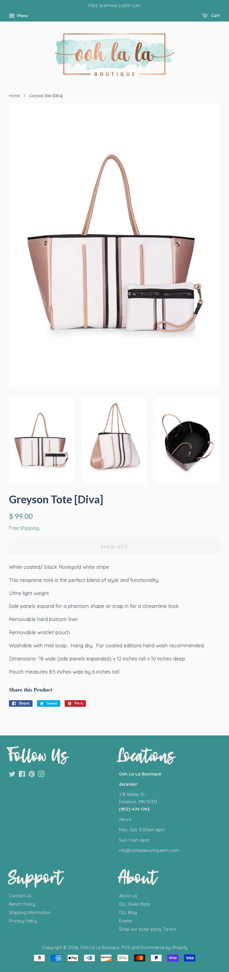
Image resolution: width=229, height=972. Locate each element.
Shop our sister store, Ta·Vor (148, 929)
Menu (22, 15)
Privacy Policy (23, 921)
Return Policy (22, 904)
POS (125, 947)
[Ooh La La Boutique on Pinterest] (31, 775)
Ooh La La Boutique (99, 947)
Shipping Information (29, 912)
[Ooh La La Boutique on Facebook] (21, 775)
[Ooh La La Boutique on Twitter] (12, 775)
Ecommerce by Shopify (163, 947)
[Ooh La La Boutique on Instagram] (41, 775)
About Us (128, 896)
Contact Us (20, 896)
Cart (215, 15)
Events (125, 921)
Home (14, 95)
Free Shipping (24, 528)
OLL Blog (128, 912)
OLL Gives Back (134, 904)
